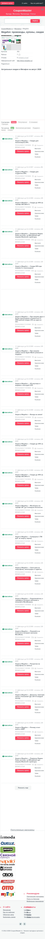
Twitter (29, 915)
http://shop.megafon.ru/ (24, 61)
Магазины (17, 29)
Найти (35, 21)
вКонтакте (24, 924)
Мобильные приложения (35, 901)
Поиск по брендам (33, 899)
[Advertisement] (22, 95)
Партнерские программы (35, 896)
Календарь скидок (9, 917)
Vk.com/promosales (33, 917)
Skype (29, 912)
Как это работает (9, 912)
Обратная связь (8, 914)
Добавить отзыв (20, 147)
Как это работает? (37, 3)
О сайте (24, 3)
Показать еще (23, 788)
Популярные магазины (22, 830)
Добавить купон (7, 3)
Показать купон (23, 151)
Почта (29, 910)
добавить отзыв (23, 57)
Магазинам (7, 910)
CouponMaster (22, 10)
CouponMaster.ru (7, 29)
